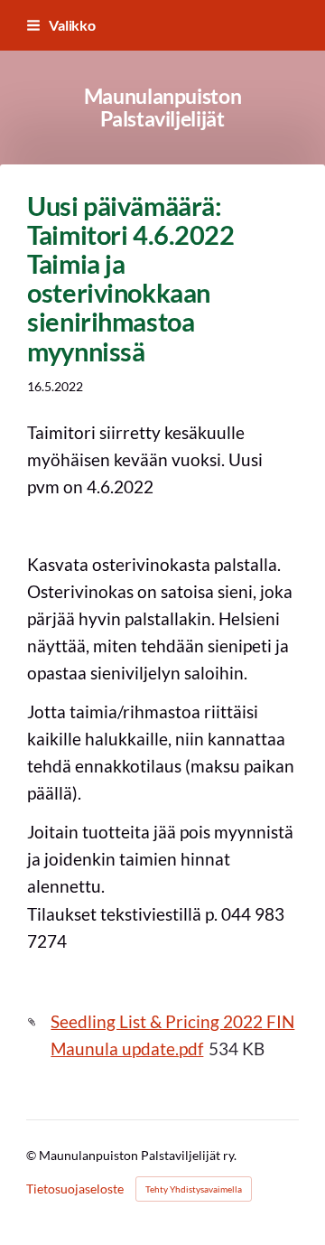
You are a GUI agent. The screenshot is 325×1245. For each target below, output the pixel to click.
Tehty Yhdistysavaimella (193, 1189)
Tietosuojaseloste (75, 1189)
